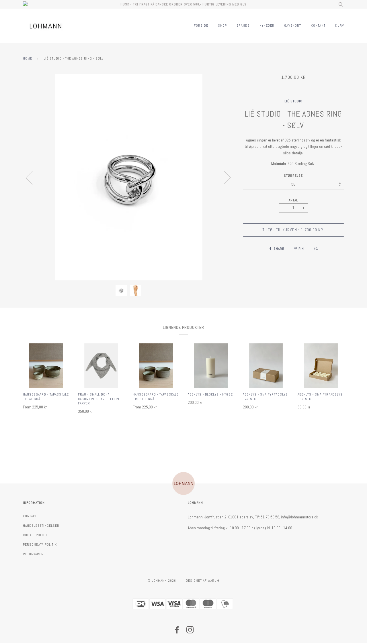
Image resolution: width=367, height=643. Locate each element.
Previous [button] (32, 177)
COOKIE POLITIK (35, 535)
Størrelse (293, 176)
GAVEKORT (292, 25)
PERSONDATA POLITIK (40, 544)
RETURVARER (33, 554)
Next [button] (223, 177)
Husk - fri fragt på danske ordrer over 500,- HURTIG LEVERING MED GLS (183, 4)
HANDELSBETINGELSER (41, 526)
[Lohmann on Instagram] (190, 632)
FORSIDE (201, 25)
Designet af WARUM (202, 581)
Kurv (339, 25)
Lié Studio (293, 101)
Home (27, 58)
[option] (128, 177)
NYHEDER (266, 25)
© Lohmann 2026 (162, 581)
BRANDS (243, 25)
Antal (293, 200)
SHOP (222, 25)
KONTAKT (318, 25)
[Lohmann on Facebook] (177, 632)
